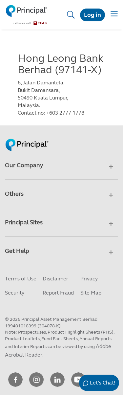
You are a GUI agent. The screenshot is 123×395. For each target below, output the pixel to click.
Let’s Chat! (102, 383)
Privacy (89, 278)
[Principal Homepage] (27, 137)
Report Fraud (58, 293)
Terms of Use (20, 278)
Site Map (90, 293)
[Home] (28, 15)
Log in (92, 14)
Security (14, 293)
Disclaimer (55, 278)
